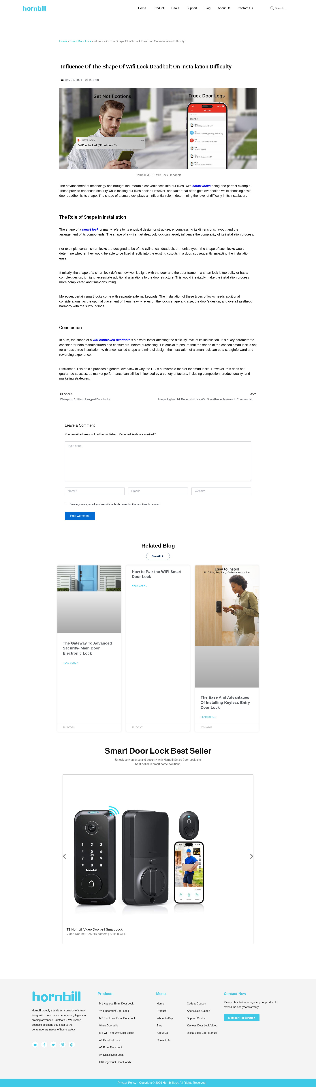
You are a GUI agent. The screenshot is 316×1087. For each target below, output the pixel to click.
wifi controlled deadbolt (111, 340)
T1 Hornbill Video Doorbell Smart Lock (95, 929)
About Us (224, 8)
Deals (175, 8)
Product (158, 8)
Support (192, 8)
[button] (64, 856)
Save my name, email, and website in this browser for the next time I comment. (115, 504)
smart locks (201, 186)
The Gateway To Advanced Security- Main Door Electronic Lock (87, 648)
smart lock (90, 229)
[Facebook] (44, 1044)
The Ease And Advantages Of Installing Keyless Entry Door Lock (225, 702)
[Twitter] (53, 1044)
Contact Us (245, 8)
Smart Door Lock (80, 41)
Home (142, 8)
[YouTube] (35, 1044)
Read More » (70, 663)
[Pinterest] (62, 1044)
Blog (207, 8)
